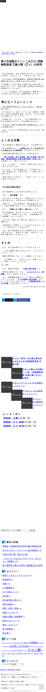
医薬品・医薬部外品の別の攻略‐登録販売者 (21, 546)
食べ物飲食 (7, 629)
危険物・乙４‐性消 (10, 53)
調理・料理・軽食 (10, 608)
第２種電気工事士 (10, 600)
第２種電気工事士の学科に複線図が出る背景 (22, 565)
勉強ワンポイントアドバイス (15, 575)
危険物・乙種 (34, 52)
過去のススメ (8, 621)
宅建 (4, 584)
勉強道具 (6, 580)
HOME (12, 52)
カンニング (17, 643)
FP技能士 (33, 642)
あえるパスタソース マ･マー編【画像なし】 (22, 550)
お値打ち (26, 643)
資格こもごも (19, 52)
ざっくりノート (6, 650)
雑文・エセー (8, 625)
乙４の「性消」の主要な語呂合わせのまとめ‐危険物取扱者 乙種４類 (27, 361)
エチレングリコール (7, 643)
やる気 (19, 650)
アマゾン (32, 646)
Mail (22, 681)
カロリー (30, 653)
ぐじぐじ (24, 650)
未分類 (5, 596)
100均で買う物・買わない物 (15, 554)
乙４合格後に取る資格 (27, 279)
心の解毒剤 (7, 588)
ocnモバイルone (19, 645)
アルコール (6, 646)
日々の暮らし (8, 592)
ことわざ (14, 650)
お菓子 (25, 653)
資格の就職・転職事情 (12, 617)
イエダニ (19, 653)
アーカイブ (5, 664)
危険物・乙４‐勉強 (13, 422)
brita (13, 653)
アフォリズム (39, 646)
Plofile (11, 681)
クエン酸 (34, 650)
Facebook (23, 300)
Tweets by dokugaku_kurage (10, 670)
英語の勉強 (7, 604)
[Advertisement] (23, 25)
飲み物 (5, 633)
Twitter (17, 681)
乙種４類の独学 (30, 269)
